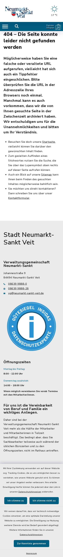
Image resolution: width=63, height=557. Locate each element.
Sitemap (46, 174)
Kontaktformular (18, 198)
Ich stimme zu (15, 500)
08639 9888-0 (17, 284)
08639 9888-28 (18, 288)
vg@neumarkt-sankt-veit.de (26, 293)
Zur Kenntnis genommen (31, 543)
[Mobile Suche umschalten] (17, 26)
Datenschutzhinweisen (29, 491)
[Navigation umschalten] (5, 26)
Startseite (48, 142)
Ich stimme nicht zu (44, 500)
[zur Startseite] (19, 10)
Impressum (31, 553)
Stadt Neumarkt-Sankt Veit (29, 238)
